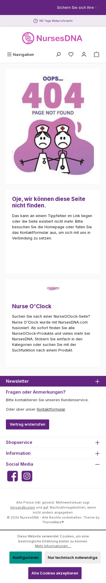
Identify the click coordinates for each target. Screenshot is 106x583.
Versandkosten (22, 507)
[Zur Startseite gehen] (53, 38)
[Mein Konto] (83, 54)
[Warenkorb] (96, 54)
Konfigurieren (26, 557)
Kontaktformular (51, 409)
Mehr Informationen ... (53, 546)
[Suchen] (58, 54)
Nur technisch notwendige (72, 557)
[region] (53, 7)
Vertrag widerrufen (27, 424)
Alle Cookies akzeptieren (55, 573)
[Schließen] (97, 7)
